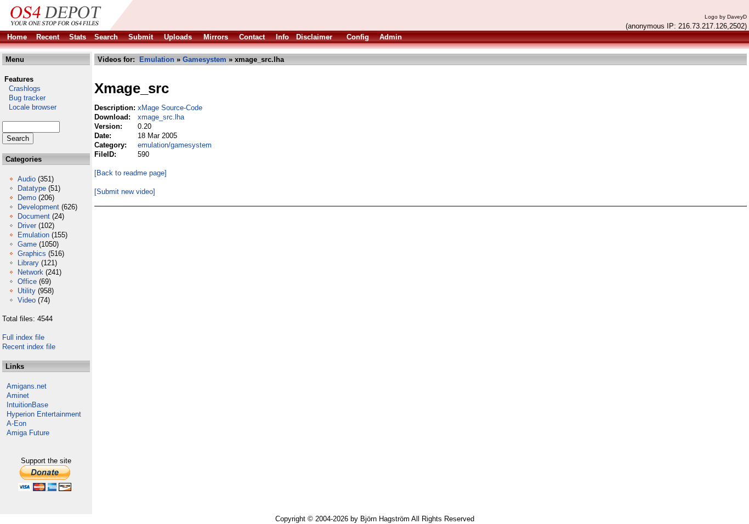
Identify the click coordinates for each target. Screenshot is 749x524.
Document (34, 216)
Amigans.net (27, 386)
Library (28, 263)
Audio (27, 179)
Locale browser (29, 107)
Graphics (32, 253)
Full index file (23, 337)
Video (27, 300)
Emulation (33, 235)
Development (38, 207)
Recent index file (28, 347)
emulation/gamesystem (175, 145)
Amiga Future (28, 433)
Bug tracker (24, 98)
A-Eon (16, 423)
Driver (27, 225)
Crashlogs (21, 88)
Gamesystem (204, 59)
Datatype (32, 188)
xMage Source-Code (170, 108)
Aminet (18, 395)
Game (27, 244)
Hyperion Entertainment (44, 414)
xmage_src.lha (161, 117)
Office (27, 281)
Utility (27, 291)
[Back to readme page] (130, 173)
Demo (27, 197)
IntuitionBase (27, 405)
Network (30, 272)
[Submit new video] (124, 191)
